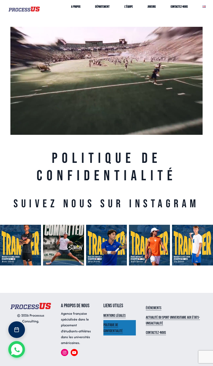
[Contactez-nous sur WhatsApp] (16, 349)
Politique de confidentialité (113, 328)
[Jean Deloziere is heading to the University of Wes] (192, 245)
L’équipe (128, 7)
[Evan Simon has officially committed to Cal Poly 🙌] (63, 245)
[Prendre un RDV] (16, 329)
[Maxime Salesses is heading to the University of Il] (20, 245)
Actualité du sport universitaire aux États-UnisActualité (173, 320)
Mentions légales (114, 315)
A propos (75, 7)
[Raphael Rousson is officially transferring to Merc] (149, 245)
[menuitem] (24, 8)
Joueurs (151, 7)
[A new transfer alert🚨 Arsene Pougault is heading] (106, 245)
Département (102, 7)
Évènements (153, 308)
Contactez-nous (179, 7)
